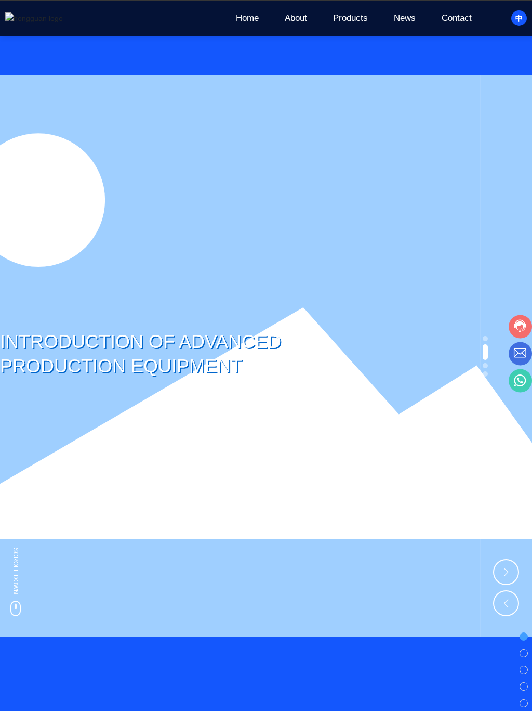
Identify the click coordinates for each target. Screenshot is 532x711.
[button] (485, 338)
